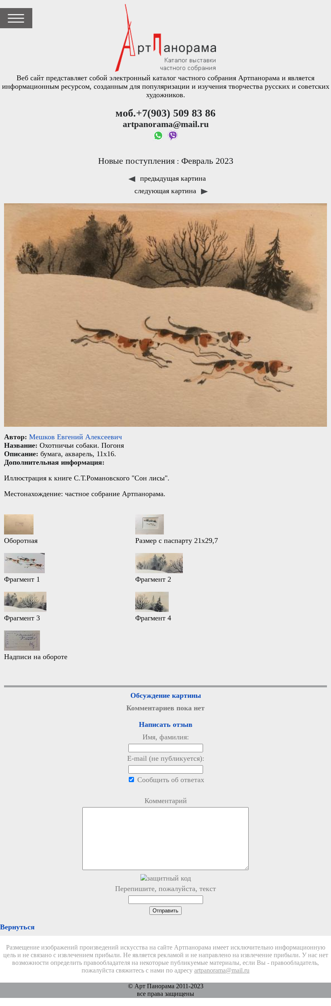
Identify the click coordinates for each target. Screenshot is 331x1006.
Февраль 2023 (207, 161)
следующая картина (166, 191)
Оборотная (21, 540)
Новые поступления (136, 161)
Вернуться (17, 927)
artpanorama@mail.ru (221, 970)
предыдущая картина (172, 178)
